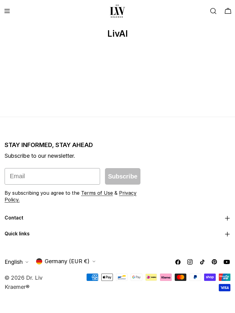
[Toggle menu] (7, 11)
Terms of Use (97, 193)
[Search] (213, 11)
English (14, 262)
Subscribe (122, 176)
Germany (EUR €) (67, 261)
